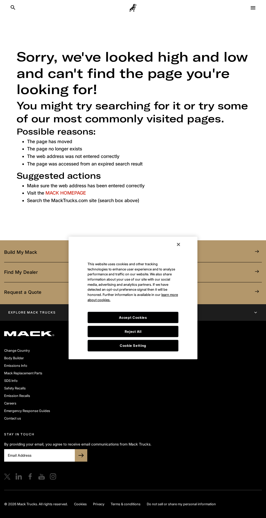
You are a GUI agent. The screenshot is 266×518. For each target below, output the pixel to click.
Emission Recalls (17, 396)
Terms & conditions (126, 504)
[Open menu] (253, 8)
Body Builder (14, 358)
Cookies (80, 504)
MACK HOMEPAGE (65, 193)
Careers (10, 403)
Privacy (98, 504)
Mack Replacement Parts (23, 373)
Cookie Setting (133, 327)
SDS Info (11, 380)
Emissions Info (15, 365)
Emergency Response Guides (27, 411)
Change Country (17, 350)
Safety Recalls (15, 388)
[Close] (178, 226)
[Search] (13, 8)
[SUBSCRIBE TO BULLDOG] (81, 455)
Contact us (12, 418)
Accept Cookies (133, 299)
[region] (133, 279)
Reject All (133, 313)
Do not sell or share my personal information (181, 504)
